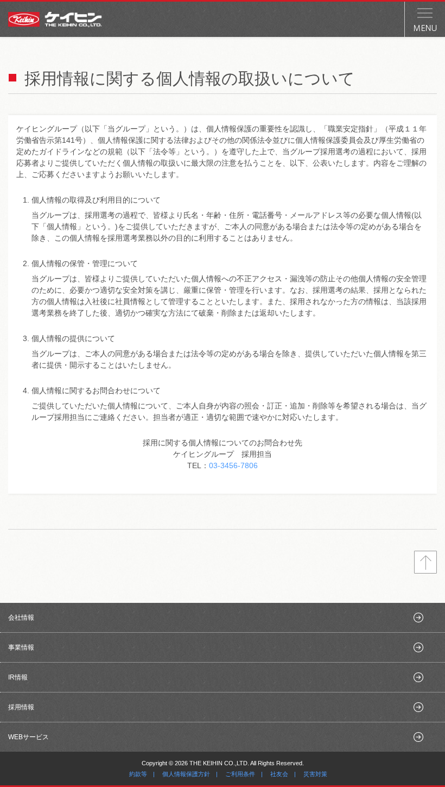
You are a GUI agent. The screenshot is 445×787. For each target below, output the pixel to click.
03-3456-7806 (233, 465)
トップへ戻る (425, 562)
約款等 (138, 774)
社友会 (279, 774)
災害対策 (315, 774)
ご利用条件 (240, 774)
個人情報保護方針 (186, 774)
